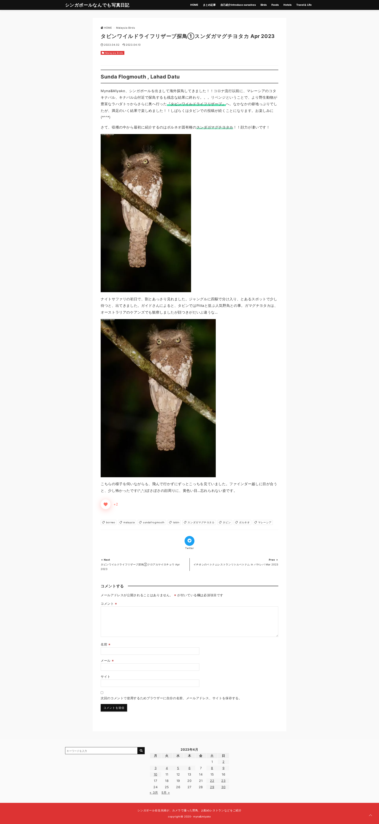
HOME (194, 4)
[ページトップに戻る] (370, 815)
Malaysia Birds (114, 52)
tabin (176, 522)
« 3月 (154, 793)
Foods (275, 4)
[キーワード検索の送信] (141, 750)
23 (223, 781)
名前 (106, 644)
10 (155, 774)
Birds (264, 4)
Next (107, 559)
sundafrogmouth (154, 522)
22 (212, 781)
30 (223, 787)
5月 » (165, 793)
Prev (272, 559)
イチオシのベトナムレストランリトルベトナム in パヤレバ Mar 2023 (235, 564)
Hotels (287, 4)
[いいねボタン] (106, 504)
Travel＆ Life (304, 4)
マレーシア (264, 522)
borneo (110, 522)
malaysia (129, 522)
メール (107, 660)
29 (212, 787)
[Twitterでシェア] (189, 541)
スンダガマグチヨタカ (201, 522)
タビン (227, 522)
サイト (106, 676)
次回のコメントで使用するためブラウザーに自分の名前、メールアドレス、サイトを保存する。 (171, 698)
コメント (109, 604)
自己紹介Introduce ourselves (238, 4)
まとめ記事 (209, 4)
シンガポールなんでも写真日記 (97, 5)
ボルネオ (244, 522)
